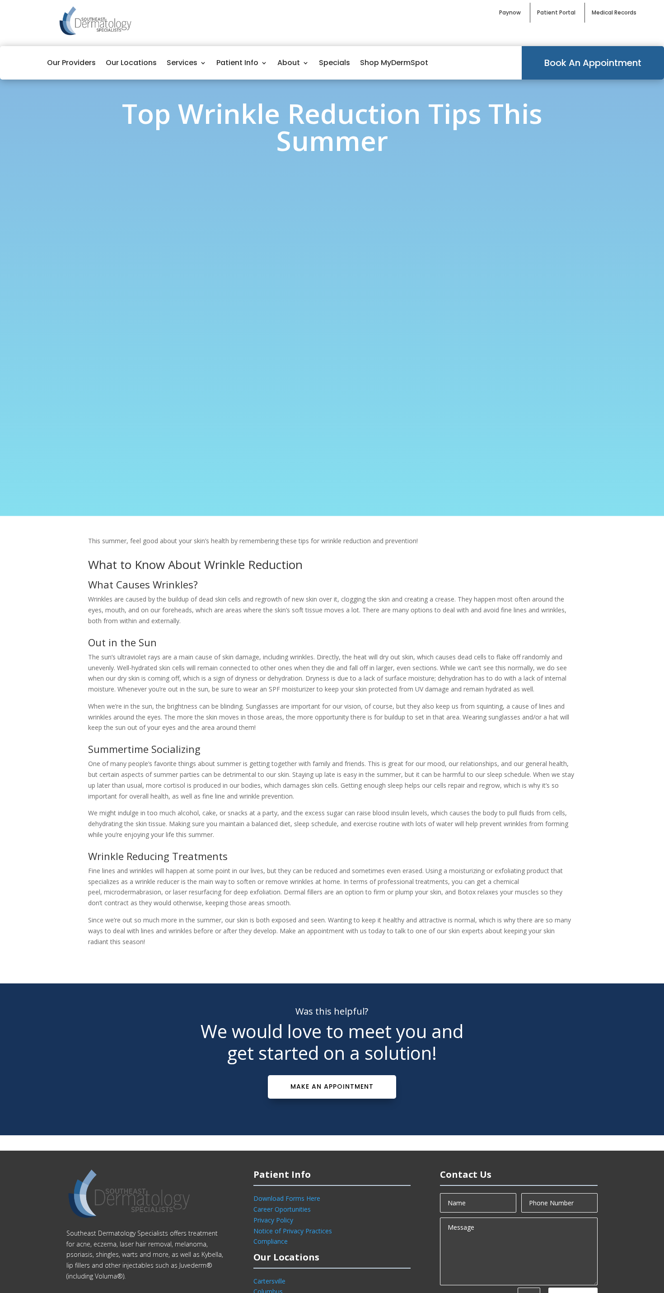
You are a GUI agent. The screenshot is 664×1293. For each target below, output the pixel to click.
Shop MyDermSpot (394, 62)
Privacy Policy (273, 1220)
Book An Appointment (592, 62)
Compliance (270, 1241)
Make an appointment (332, 1086)
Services (182, 62)
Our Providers (71, 62)
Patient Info (237, 62)
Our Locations (131, 62)
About (288, 62)
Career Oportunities (282, 1209)
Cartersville (269, 1281)
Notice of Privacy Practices (292, 1231)
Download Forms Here (286, 1198)
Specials (334, 62)
